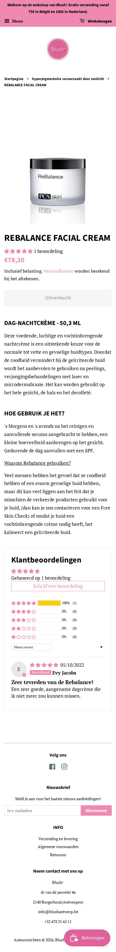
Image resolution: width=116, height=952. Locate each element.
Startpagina (13, 78)
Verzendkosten (58, 271)
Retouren (58, 854)
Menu (17, 21)
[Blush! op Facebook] (52, 767)
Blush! (60, 939)
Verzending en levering (58, 838)
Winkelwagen (99, 21)
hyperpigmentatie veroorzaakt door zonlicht (68, 78)
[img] (44, 665)
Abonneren (96, 811)
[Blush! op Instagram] (64, 767)
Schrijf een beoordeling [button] (58, 586)
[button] (19, 251)
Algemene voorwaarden (58, 846)
